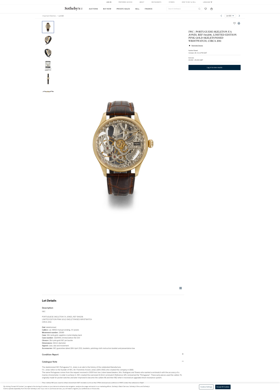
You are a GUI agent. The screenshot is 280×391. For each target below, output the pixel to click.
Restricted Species (197, 45)
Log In (109, 2)
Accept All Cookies (222, 387)
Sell (137, 9)
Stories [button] (172, 2)
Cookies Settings (206, 387)
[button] (121, 152)
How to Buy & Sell (189, 2)
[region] (140, 387)
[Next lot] (239, 16)
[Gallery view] (180, 288)
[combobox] (184, 9)
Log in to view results (214, 67)
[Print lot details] (239, 23)
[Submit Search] (199, 9)
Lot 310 (61, 16)
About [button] (142, 2)
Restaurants (156, 2)
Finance (148, 9)
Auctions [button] (93, 9)
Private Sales (123, 9)
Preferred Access (125, 2)
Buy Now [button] (107, 9)
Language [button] (206, 2)
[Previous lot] (221, 16)
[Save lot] (234, 23)
